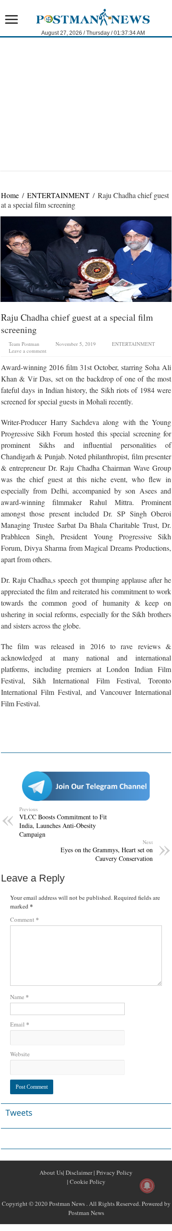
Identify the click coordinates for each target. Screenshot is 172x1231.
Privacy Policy (114, 1172)
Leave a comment (27, 350)
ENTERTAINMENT (58, 195)
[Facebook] (75, 1192)
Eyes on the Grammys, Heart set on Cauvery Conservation (107, 851)
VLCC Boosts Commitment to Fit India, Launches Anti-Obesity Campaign (63, 822)
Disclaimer (78, 1172)
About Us (51, 1172)
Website (20, 1054)
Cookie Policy (86, 1181)
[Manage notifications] (147, 1185)
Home (10, 195)
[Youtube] (97, 1192)
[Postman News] (86, 16)
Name (19, 996)
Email (19, 1024)
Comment (24, 919)
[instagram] (108, 1192)
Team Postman (24, 343)
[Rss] (64, 1192)
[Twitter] (86, 1192)
